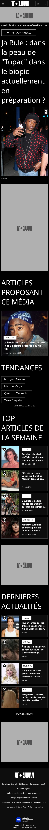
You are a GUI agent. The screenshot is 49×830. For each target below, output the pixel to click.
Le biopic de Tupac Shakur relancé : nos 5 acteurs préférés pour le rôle (24, 346)
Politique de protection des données (23, 798)
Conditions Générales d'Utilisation (15, 784)
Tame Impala (13, 400)
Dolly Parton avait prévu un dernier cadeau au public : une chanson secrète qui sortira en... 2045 (33, 676)
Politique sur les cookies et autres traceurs (23, 793)
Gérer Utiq (22, 807)
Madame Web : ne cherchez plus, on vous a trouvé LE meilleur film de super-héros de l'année (31, 532)
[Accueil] (20, 3)
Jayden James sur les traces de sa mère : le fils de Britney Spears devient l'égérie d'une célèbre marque (33, 628)
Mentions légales (23, 788)
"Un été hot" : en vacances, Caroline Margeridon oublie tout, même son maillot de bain (32, 478)
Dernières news (15, 25)
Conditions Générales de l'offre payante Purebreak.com (23, 802)
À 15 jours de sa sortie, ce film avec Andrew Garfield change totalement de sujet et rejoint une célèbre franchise (34, 654)
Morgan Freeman (15, 379)
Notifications (10, 807)
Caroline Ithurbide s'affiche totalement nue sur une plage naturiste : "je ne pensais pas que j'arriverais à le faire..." (33, 463)
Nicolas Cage (13, 386)
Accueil (4, 25)
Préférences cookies (35, 807)
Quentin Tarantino (17, 393)
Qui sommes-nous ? (37, 784)
